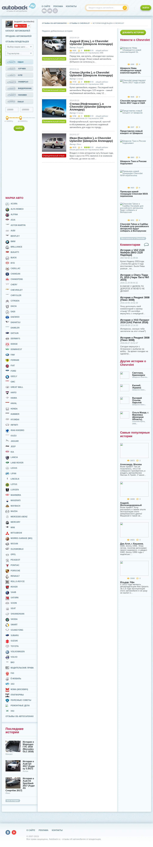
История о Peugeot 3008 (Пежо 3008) (134, 298)
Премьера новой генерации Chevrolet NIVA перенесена (134, 193)
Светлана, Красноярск (138, 373)
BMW (13, 241)
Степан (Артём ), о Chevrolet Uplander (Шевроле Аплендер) (91, 74)
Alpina (14, 214)
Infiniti (14, 425)
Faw (13, 355)
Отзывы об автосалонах (20, 716)
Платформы (17, 695)
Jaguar (15, 441)
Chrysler (16, 295)
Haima (14, 398)
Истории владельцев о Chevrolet (108, 23)
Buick (14, 257)
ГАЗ (12, 673)
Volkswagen (18, 651)
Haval (14, 403)
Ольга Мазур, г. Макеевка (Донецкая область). (140, 416)
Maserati (16, 500)
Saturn (14, 597)
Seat (13, 608)
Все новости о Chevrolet (132, 238)
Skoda (14, 619)
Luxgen (15, 490)
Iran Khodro (17, 430)
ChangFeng (17, 279)
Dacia (14, 306)
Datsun (14, 333)
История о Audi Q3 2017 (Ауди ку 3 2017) (29, 765)
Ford (13, 371)
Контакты (71, 6)
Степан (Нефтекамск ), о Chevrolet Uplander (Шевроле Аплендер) (90, 106)
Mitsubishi (16, 533)
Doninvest (16, 349)
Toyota (15, 646)
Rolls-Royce (18, 581)
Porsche (15, 571)
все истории (13, 800)
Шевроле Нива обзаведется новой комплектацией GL (130, 70)
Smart (14, 624)
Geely (14, 376)
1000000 (21, 121)
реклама (58, 6)
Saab (13, 592)
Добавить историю (133, 32)
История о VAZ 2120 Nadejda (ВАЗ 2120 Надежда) (132, 252)
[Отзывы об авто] (44, 10)
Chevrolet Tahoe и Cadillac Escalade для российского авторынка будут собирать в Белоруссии (134, 227)
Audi (13, 231)
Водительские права (22, 668)
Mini (13, 527)
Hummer (15, 414)
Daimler (15, 328)
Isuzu (13, 436)
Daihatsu (15, 322)
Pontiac (15, 565)
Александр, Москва (131, 464)
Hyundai (15, 419)
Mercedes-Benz (19, 517)
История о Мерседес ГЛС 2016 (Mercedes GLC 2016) (28, 747)
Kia (12, 452)
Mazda (14, 511)
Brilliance (16, 247)
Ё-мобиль (16, 678)
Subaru (15, 635)
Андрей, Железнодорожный (131, 504)
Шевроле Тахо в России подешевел (133, 162)
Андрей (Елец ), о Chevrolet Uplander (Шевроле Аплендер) (91, 42)
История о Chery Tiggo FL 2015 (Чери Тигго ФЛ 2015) (134, 277)
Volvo (14, 657)
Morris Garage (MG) (21, 538)
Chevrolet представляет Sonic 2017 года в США (133, 101)
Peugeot (15, 560)
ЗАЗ (12, 684)
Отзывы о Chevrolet (79, 23)
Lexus (14, 468)
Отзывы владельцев (17, 41)
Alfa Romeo (17, 209)
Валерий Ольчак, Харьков (137, 400)
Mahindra (16, 495)
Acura (14, 204)
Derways (15, 338)
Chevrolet (17, 290)
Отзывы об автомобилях (54, 23)
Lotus (14, 484)
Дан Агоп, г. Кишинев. (132, 543)
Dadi (13, 311)
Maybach (15, 506)
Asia (13, 220)
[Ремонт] (55, 10)
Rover (14, 587)
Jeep (13, 446)
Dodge (14, 344)
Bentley (15, 236)
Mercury (15, 522)
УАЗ (12, 711)
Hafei (13, 392)
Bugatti (15, 252)
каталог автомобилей (18, 31)
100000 (7, 121)
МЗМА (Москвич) (19, 689)
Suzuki (14, 641)
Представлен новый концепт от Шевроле (131, 132)
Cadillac (15, 268)
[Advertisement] (20, 163)
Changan (15, 274)
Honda (14, 409)
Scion (14, 603)
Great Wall (17, 387)
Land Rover (17, 463)
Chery (14, 284)
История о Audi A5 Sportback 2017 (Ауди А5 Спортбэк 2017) (20, 784)
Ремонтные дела (20, 705)
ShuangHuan (17, 614)
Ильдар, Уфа (127, 582)
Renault (15, 576)
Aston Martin (18, 225)
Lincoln (15, 479)
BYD (13, 263)
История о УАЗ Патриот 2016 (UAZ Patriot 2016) (134, 321)
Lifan (13, 473)
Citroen (15, 301)
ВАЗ (12, 662)
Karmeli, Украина (136, 386)
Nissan (14, 544)
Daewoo (15, 317)
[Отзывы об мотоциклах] (49, 10)
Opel (13, 554)
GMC (13, 382)
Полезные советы (21, 700)
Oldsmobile (17, 549)
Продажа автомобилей (18, 36)
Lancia (14, 457)
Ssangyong (17, 630)
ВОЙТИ (146, 8)
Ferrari (15, 360)
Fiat (13, 365)
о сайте (46, 6)
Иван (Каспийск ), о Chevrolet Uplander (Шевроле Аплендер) (91, 139)
